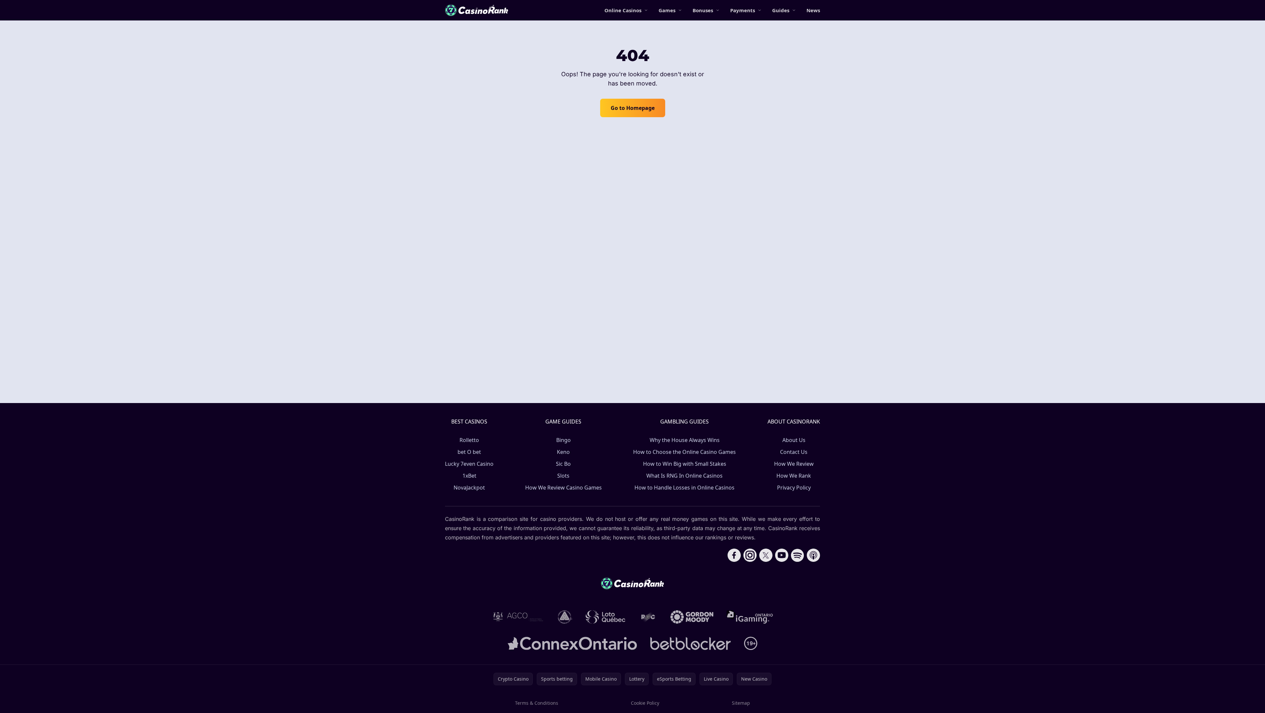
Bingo (563, 440)
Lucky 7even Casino (469, 463)
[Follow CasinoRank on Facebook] (734, 555)
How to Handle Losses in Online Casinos (684, 487)
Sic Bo (563, 463)
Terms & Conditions (536, 703)
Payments (742, 10)
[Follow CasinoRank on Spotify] (797, 555)
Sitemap (741, 703)
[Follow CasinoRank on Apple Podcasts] (813, 555)
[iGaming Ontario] (750, 617)
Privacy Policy (794, 487)
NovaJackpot (469, 487)
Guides (780, 10)
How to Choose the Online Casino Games (684, 452)
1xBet (469, 475)
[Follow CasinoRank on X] (765, 555)
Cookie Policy (645, 703)
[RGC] (648, 617)
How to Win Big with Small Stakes (684, 463)
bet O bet (469, 452)
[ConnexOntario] (572, 643)
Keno (563, 452)
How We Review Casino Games (563, 487)
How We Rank (793, 475)
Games (667, 10)
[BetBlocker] (690, 643)
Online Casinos (622, 10)
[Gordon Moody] (691, 617)
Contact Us (793, 452)
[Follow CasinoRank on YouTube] (781, 555)
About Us (793, 440)
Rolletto (469, 440)
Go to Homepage (633, 108)
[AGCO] (518, 617)
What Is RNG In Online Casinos (684, 475)
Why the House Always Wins (685, 440)
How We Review (794, 463)
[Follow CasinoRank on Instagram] (750, 555)
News (813, 10)
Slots (563, 475)
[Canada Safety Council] (565, 617)
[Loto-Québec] (606, 617)
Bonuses (703, 10)
